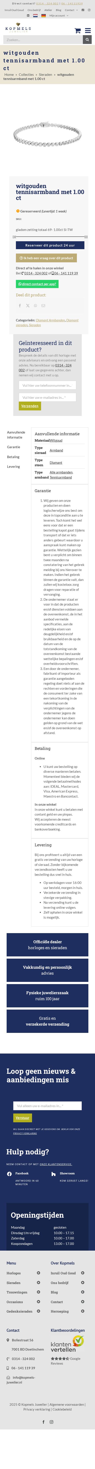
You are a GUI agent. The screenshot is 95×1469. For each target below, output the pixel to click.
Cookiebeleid (62, 1409)
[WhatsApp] (35, 305)
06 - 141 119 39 (66, 273)
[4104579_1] (47, 134)
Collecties (26, 74)
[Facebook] (20, 305)
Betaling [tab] (13, 457)
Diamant (56, 462)
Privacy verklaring (36, 1409)
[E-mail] (43, 305)
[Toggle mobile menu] (88, 30)
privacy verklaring (25, 1133)
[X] (28, 305)
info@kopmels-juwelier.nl (21, 1379)
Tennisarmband (61, 477)
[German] (44, 15)
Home (9, 74)
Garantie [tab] (13, 447)
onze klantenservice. (56, 1164)
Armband (56, 450)
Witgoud (56, 440)
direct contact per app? (38, 284)
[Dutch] (35, 15)
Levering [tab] (13, 466)
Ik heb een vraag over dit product (48, 258)
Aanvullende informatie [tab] (16, 434)
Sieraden (45, 74)
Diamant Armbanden (50, 320)
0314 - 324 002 (36, 273)
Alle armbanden (61, 472)
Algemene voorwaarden (66, 1404)
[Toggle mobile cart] (77, 30)
